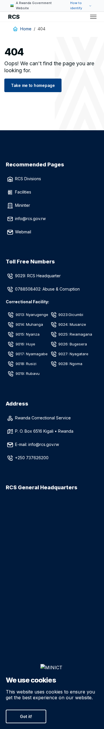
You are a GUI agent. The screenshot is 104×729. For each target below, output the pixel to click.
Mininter (22, 205)
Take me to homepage (33, 85)
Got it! (26, 716)
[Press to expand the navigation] (93, 17)
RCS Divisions (28, 178)
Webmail (23, 231)
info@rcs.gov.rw (30, 218)
